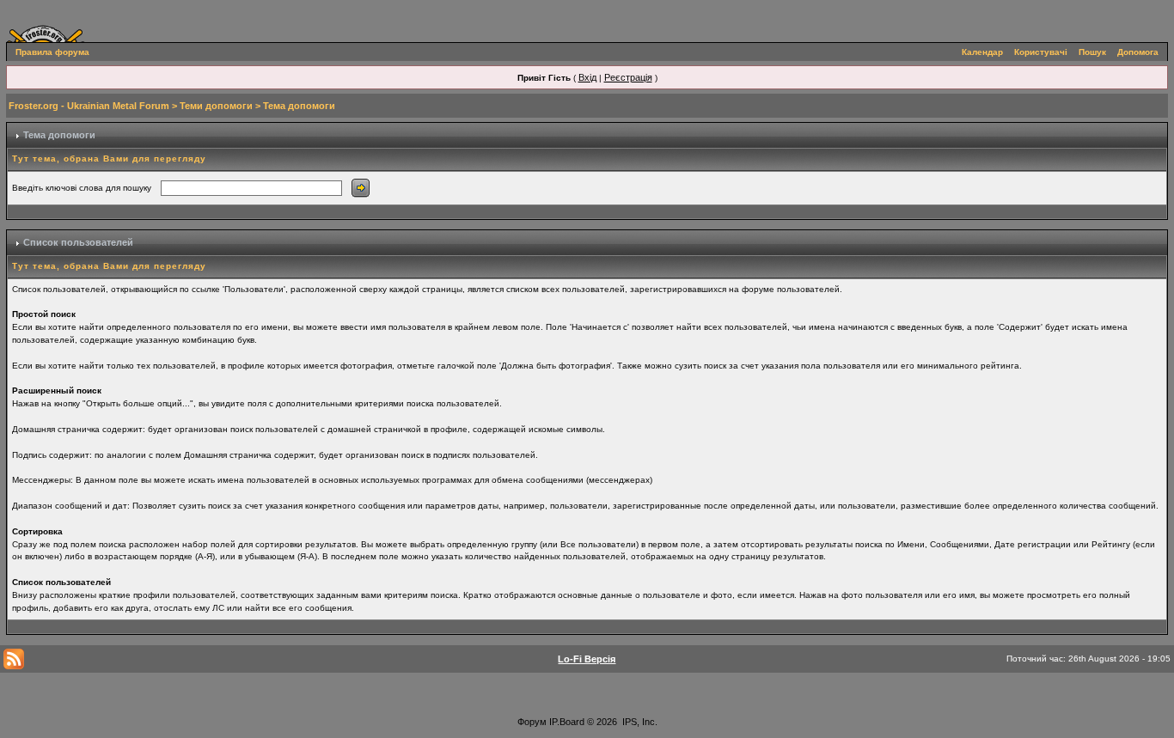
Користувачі (1040, 52)
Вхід (587, 77)
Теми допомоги (216, 106)
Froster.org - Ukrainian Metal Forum (89, 106)
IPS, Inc (638, 722)
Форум (532, 722)
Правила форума (52, 52)
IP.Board (566, 722)
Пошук (1092, 52)
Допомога (1138, 52)
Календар (982, 52)
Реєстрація (628, 77)
